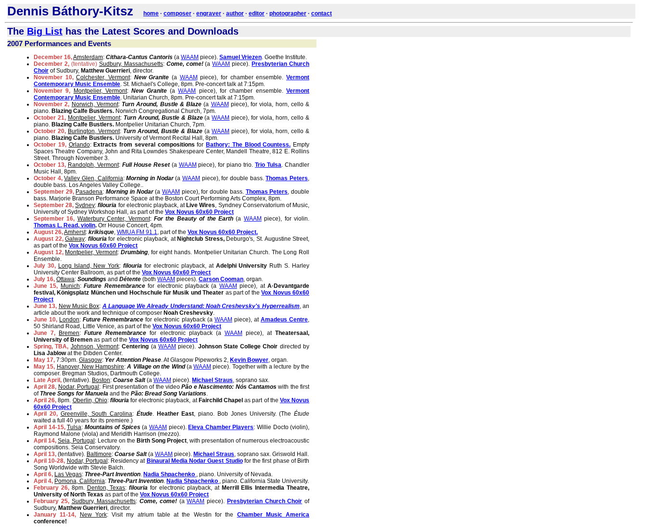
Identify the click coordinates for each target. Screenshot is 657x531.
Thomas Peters (286, 178)
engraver (208, 13)
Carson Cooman (221, 279)
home (151, 13)
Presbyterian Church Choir (265, 501)
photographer (287, 13)
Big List (45, 31)
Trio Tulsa (268, 164)
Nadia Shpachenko (169, 474)
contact (321, 13)
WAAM (190, 57)
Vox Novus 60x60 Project (199, 212)
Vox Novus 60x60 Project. (223, 232)
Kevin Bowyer (249, 360)
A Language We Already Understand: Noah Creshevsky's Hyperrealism (201, 306)
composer (177, 13)
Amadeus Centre (284, 319)
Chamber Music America (273, 514)
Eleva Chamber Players (220, 427)
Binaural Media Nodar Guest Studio (195, 460)
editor (257, 13)
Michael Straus (212, 380)
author (235, 13)
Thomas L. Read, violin (64, 225)
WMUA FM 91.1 (137, 232)
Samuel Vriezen (240, 57)
